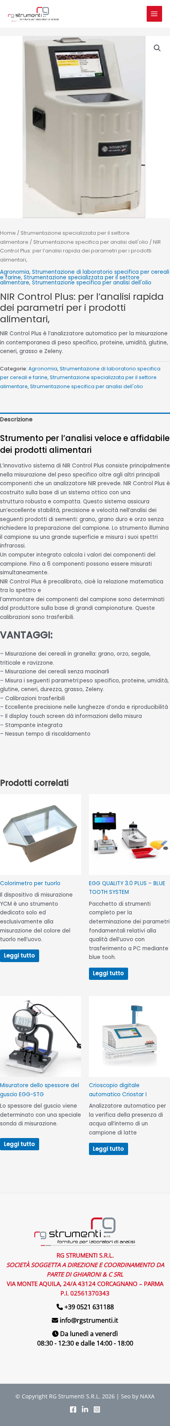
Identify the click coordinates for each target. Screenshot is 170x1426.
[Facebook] (73, 1409)
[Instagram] (96, 1409)
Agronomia (14, 272)
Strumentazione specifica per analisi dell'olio (90, 242)
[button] (157, 48)
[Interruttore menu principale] (154, 13)
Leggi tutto (19, 955)
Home (8, 233)
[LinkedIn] (85, 1409)
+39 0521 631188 (89, 1307)
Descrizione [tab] (16, 419)
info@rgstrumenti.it (89, 1320)
